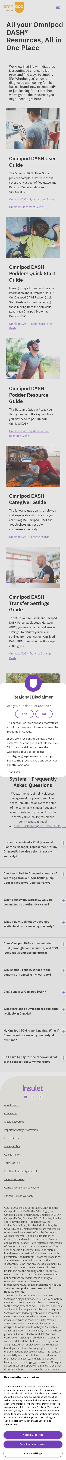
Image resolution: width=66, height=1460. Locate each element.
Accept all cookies (33, 1434)
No (44, 714)
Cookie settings (33, 1453)
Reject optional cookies (33, 1444)
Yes (24, 714)
